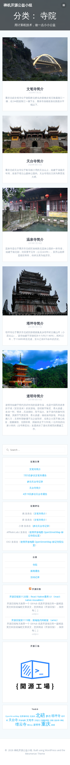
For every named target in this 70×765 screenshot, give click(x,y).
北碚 (40, 715)
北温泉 (32, 716)
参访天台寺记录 (35, 481)
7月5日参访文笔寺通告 (35, 475)
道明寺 (37, 724)
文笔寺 (30, 720)
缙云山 (30, 725)
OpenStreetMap (12, 716)
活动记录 (35, 577)
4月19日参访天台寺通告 (35, 494)
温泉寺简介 (35, 239)
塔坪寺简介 (35, 323)
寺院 (35, 564)
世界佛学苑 (24, 716)
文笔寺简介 (35, 89)
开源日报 (36, 589)
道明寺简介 (35, 396)
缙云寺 (21, 724)
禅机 (62, 720)
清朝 (52, 720)
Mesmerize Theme (35, 753)
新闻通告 (35, 570)
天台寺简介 (35, 161)
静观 (53, 725)
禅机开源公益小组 (18, 5)
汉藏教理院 (44, 720)
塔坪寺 (56, 716)
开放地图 (22, 720)
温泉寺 (57, 720)
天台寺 (13, 720)
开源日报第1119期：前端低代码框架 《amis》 (35, 620)
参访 (48, 716)
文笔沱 (37, 720)
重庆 (46, 724)
